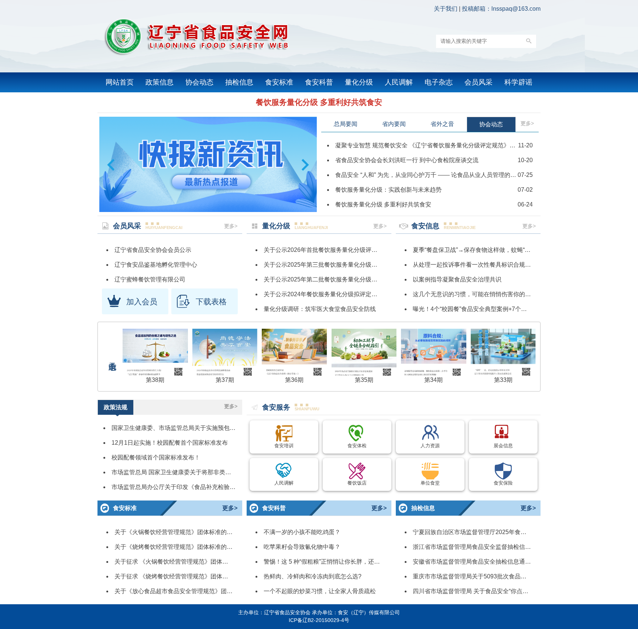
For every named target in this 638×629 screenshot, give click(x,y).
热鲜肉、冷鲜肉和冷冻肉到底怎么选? (312, 576)
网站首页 (120, 82)
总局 (345, 124)
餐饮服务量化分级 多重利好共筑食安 (319, 102)
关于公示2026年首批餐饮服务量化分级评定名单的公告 (335, 250)
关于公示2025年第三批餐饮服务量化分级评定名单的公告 (338, 264)
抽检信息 (239, 82)
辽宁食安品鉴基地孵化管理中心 (155, 264)
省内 (394, 124)
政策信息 (159, 82)
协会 (491, 124)
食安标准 (279, 82)
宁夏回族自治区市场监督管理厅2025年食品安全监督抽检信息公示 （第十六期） (517, 532)
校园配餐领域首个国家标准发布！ (156, 457)
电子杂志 (439, 82)
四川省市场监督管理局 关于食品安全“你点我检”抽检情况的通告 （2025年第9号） (519, 591)
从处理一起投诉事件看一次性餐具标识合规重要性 (478, 264)
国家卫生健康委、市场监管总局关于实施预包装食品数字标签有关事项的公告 (212, 428)
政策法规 (115, 407)
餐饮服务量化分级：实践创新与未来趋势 (388, 190)
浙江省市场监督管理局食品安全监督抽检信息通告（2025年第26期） (502, 547)
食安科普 (319, 82)
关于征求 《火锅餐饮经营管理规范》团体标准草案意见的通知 (194, 561)
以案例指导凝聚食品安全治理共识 (457, 279)
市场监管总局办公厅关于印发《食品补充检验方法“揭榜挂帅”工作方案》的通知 (214, 487)
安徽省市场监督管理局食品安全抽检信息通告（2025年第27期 (493, 561)
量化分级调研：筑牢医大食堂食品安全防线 (320, 309)
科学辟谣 (518, 82)
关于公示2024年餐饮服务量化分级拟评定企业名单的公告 (338, 294)
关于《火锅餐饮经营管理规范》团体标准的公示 (176, 532)
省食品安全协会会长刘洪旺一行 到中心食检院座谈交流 (406, 160)
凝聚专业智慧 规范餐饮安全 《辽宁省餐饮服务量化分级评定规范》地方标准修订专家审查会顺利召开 (466, 145)
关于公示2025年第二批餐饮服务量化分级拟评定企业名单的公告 (347, 279)
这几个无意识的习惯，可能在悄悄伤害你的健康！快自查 (486, 294)
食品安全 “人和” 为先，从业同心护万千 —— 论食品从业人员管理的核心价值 (434, 175)
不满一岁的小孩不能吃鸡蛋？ (302, 532)
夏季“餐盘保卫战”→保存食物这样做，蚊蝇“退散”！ (478, 250)
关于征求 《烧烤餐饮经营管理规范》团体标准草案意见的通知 (194, 576)
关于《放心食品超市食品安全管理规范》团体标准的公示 (188, 591)
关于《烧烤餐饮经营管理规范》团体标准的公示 (176, 547)
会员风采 (478, 82)
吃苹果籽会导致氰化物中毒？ (302, 547)
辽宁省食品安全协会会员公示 (152, 250)
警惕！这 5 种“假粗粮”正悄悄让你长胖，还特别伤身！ (334, 561)
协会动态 (199, 82)
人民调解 (399, 82)
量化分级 (359, 82)
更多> (527, 123)
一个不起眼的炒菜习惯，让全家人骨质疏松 (320, 591)
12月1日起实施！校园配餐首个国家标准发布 (170, 443)
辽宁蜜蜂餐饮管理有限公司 (149, 279)
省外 (442, 124)
